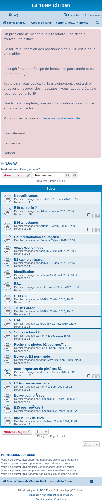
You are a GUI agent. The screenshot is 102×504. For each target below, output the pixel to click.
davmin (44, 372)
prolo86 (44, 323)
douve (44, 262)
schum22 (34, 169)
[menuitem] (13, 15)
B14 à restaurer (26, 222)
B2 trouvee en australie (31, 383)
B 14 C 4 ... (22, 296)
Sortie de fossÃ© (27, 332)
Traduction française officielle (45, 494)
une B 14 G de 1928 (29, 418)
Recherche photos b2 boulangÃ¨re (40, 344)
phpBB (40, 490)
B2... (17, 284)
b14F (43, 299)
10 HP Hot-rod (24, 308)
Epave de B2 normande (32, 356)
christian (45, 421)
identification (24, 272)
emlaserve (46, 287)
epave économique (28, 247)
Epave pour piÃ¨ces (29, 395)
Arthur (44, 211)
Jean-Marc (46, 359)
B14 (17, 320)
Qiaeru (69, 494)
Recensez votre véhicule (61, 118)
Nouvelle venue (26, 196)
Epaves (9, 163)
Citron (23, 169)
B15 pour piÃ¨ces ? (28, 407)
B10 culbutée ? (25, 208)
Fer (42, 335)
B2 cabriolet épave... (29, 259)
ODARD (45, 199)
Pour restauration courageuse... (38, 237)
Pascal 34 (46, 398)
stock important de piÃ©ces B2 (38, 369)
